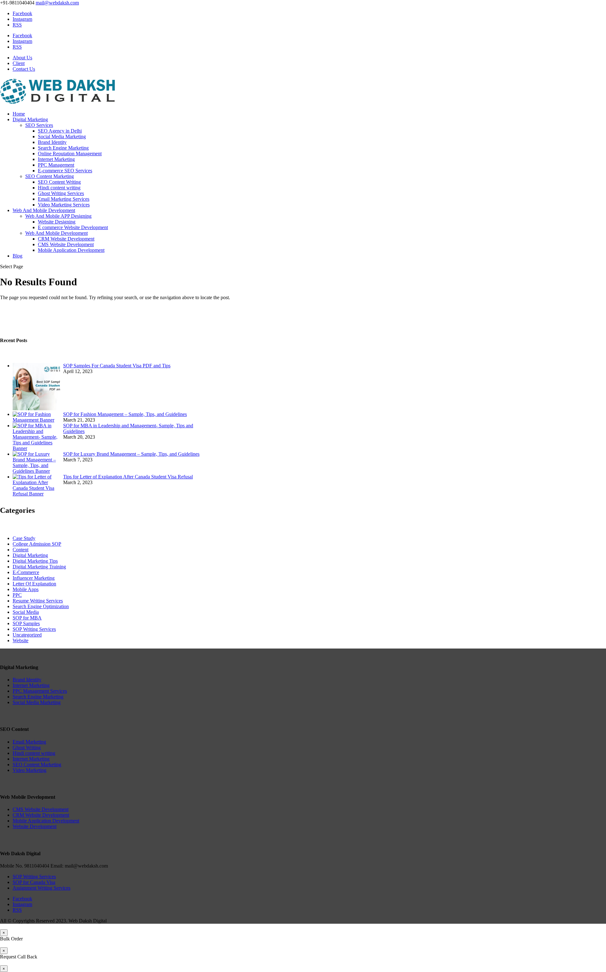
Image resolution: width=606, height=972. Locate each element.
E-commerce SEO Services (65, 170)
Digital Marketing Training (39, 566)
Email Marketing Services (63, 199)
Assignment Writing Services (41, 888)
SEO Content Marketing (49, 176)
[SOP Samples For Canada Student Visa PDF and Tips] (36, 408)
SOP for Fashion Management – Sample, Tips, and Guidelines (125, 414)
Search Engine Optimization (41, 606)
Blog (17, 255)
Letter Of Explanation (34, 583)
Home (19, 113)
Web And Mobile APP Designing (58, 216)
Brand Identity (52, 142)
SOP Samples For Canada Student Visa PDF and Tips (116, 365)
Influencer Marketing (34, 578)
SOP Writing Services (34, 629)
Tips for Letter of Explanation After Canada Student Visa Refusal (128, 476)
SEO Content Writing (59, 182)
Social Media (26, 612)
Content (20, 549)
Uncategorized (27, 634)
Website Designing (56, 221)
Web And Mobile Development (44, 210)
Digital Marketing (30, 119)
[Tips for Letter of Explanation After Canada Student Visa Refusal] (36, 493)
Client (19, 63)
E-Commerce (26, 572)
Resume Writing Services (38, 600)
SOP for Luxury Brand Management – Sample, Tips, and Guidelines (131, 454)
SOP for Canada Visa (34, 882)
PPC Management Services (40, 691)
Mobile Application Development (71, 250)
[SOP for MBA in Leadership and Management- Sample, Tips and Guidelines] (36, 448)
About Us (22, 57)
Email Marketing (29, 741)
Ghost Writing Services (61, 193)
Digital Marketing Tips (35, 561)
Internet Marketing (56, 159)
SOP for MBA (27, 617)
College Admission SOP (37, 544)
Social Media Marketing (62, 136)
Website (20, 640)
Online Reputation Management (70, 153)
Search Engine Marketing (63, 148)
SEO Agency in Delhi (60, 130)
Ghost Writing (27, 747)
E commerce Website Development (73, 227)
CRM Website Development (66, 238)
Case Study (24, 538)
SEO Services (39, 125)
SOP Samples (26, 623)
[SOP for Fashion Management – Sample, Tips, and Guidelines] (36, 420)
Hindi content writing (59, 187)
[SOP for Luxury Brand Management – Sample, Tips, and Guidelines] (36, 471)
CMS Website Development (66, 244)
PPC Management (56, 165)
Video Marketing (29, 770)
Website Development (34, 826)
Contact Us (24, 69)
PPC (17, 595)
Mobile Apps (26, 589)
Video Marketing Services (64, 204)
